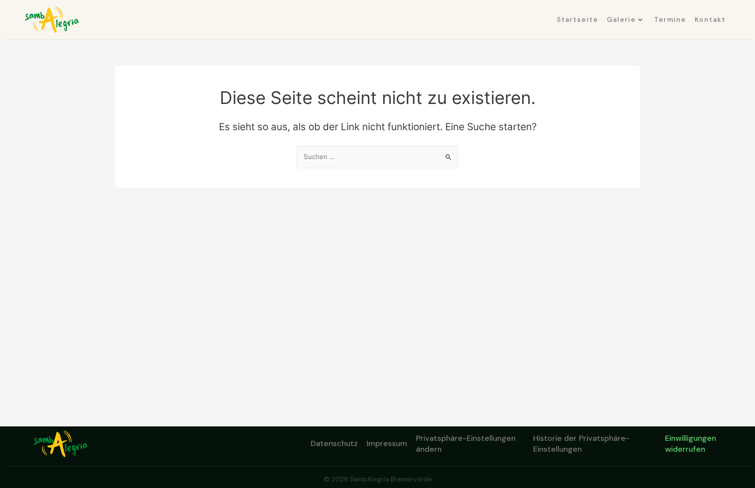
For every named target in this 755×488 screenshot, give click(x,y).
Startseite (577, 19)
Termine (670, 19)
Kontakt (710, 19)
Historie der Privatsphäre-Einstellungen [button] (581, 443)
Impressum (387, 443)
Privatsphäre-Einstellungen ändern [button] (466, 443)
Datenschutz (334, 443)
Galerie (621, 19)
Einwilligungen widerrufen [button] (690, 443)
